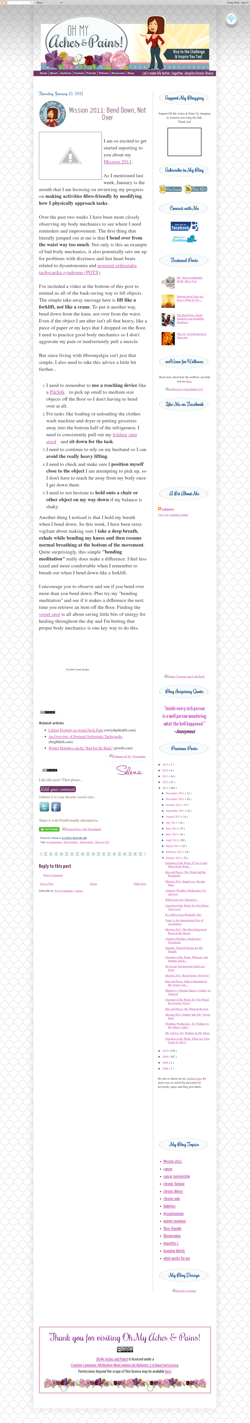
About (53, 73)
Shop (131, 73)
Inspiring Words (174, 1251)
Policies (104, 73)
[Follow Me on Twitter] (184, 245)
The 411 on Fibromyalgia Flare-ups (191, 335)
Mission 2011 (118, 161)
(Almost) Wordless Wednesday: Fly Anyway (185, 892)
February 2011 (175, 852)
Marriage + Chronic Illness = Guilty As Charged (188, 992)
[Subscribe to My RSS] (195, 193)
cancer (167, 1169)
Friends (91, 73)
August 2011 (174, 816)
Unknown (168, 509)
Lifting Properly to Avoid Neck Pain (75, 730)
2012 (165, 782)
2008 (165, 1062)
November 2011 (175, 799)
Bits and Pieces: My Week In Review (186, 1009)
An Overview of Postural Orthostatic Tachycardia (85, 736)
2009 (165, 1056)
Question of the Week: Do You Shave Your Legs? (187, 907)
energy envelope (174, 1221)
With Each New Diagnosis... (181, 899)
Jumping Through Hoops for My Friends (184, 949)
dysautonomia (54, 842)
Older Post (140, 884)
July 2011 (172, 822)
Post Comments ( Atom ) (69, 891)
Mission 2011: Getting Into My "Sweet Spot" (187, 1016)
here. (189, 381)
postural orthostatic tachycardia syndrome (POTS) (88, 268)
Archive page (194, 1078)
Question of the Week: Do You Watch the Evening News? (187, 1001)
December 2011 (175, 793)
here (168, 1371)
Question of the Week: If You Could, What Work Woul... (186, 864)
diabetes (169, 1206)
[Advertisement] (125, 82)
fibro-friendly (71, 842)
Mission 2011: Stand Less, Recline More (185, 883)
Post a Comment (53, 875)
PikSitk (57, 391)
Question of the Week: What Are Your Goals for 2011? (187, 1040)
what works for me (176, 1258)
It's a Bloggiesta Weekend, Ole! (183, 914)
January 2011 (174, 858)
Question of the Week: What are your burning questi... (186, 958)
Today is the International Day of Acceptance (184, 922)
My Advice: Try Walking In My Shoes (187, 1033)
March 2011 (173, 846)
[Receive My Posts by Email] (170, 193)
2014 (165, 770)
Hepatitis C (171, 1243)
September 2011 (175, 811)
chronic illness (173, 1191)
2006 (165, 1068)
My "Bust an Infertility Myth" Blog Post (190, 279)
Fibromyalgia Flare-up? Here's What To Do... (190, 298)
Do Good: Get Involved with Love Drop (185, 968)
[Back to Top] (231, 19)
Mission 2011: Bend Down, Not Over (187, 975)
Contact (79, 73)
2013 (165, 776)
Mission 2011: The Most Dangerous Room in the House (186, 931)
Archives (65, 73)
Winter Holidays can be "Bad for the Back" (80, 747)
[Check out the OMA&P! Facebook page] (184, 230)
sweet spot (49, 613)
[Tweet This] (45, 812)
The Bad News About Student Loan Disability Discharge (190, 318)
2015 (165, 764)
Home (43, 73)
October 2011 (174, 805)
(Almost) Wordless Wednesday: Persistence (183, 940)
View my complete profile (173, 515)
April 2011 (172, 840)
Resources (118, 73)
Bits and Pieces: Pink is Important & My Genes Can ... (186, 983)
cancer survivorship (176, 1176)
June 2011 (172, 828)
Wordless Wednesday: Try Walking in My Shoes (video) (187, 1025)
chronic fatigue (173, 1184)
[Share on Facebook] (56, 812)
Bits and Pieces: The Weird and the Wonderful (185, 873)
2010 (165, 1051)
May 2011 (172, 834)
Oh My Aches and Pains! (112, 1359)
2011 (165, 788)
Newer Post (46, 884)
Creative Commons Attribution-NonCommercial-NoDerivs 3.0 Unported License (124, 1365)
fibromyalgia (87, 842)
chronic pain (171, 1199)
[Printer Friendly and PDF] (49, 830)
